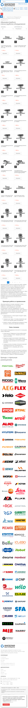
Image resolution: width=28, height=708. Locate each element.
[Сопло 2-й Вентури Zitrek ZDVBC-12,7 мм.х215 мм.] (21, 37)
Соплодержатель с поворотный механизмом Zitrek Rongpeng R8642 (20, 171)
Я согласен (6, 704)
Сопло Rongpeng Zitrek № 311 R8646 (20, 71)
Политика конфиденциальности (8, 663)
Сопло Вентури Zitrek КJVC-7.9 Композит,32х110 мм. (20, 246)
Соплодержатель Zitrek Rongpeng (6, 171)
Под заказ (5, 53)
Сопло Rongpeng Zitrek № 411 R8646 (20, 96)
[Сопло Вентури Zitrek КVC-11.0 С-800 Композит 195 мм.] (21, 262)
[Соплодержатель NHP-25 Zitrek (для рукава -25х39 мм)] (7, 62)
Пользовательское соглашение (8, 664)
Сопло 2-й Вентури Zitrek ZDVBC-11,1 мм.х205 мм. (7, 196)
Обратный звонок (22, 3)
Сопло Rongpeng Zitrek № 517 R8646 (20, 121)
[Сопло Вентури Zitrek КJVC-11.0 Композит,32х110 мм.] (7, 212)
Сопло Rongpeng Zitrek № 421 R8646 (7, 121)
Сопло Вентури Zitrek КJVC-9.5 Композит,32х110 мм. (7, 271)
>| (19, 282)
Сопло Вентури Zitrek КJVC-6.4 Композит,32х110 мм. (7, 246)
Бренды (2, 672)
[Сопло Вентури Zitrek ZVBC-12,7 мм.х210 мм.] (21, 187)
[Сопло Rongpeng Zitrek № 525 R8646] (7, 137)
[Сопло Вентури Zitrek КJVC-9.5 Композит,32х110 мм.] (7, 262)
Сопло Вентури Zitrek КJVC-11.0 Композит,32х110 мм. (7, 221)
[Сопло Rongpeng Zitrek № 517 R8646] (21, 112)
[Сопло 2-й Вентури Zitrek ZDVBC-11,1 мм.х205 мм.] (7, 187)
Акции (2, 669)
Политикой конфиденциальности (10, 701)
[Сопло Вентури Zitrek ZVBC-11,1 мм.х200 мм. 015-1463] (7, 37)
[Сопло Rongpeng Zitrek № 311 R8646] (21, 62)
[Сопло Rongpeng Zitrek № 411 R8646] (21, 87)
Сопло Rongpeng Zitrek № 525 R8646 (7, 146)
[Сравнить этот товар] (2, 42)
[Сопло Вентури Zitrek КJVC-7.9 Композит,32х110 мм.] (21, 237)
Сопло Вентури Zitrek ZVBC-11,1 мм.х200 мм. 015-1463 (6, 46)
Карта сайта (3, 670)
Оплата (2, 661)
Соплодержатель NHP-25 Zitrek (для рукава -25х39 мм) (7, 71)
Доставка (3, 660)
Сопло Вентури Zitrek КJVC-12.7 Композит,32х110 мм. (20, 221)
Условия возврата (5, 658)
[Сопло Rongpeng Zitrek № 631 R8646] (21, 137)
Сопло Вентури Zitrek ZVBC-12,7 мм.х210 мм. (19, 196)
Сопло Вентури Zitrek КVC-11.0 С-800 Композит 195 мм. (20, 271)
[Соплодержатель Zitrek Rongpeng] (7, 162)
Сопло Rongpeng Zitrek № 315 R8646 (7, 96)
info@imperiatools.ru (6, 681)
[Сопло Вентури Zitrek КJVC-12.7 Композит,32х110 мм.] (21, 212)
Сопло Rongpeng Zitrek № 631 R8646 (20, 146)
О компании (3, 657)
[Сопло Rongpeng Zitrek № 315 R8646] (7, 87)
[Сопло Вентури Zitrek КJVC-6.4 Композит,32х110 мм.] (7, 237)
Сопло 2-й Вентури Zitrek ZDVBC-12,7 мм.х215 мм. (20, 46)
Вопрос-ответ (4, 673)
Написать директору (7, 10)
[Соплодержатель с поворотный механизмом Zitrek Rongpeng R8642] (21, 162)
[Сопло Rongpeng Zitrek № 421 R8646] (7, 112)
